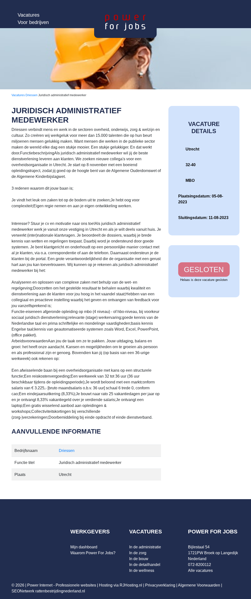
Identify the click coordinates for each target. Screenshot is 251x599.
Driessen (31, 95)
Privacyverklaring (160, 585)
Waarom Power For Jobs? (92, 553)
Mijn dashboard (83, 547)
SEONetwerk (23, 591)
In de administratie (145, 547)
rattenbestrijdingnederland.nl (60, 591)
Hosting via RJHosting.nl (120, 585)
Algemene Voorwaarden (199, 585)
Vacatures (28, 15)
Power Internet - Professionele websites (61, 585)
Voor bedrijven (33, 22)
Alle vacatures (200, 570)
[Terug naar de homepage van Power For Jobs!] (125, 22)
